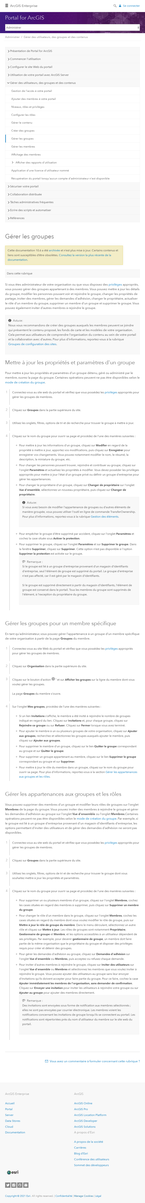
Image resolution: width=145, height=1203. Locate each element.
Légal (98, 1195)
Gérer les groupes (22, 138)
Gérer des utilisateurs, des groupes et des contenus (56, 37)
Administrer (12, 37)
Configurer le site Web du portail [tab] (31, 67)
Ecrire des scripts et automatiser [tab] (30, 210)
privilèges (115, 284)
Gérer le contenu (21, 122)
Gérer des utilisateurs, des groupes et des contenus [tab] (43, 83)
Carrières (80, 1147)
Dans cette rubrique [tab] (19, 273)
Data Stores (12, 1121)
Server (9, 1115)
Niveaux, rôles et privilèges (27, 106)
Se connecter (131, 5)
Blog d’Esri (81, 1153)
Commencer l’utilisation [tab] (25, 59)
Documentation (15, 1132)
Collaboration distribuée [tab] (26, 194)
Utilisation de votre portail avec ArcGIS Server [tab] (39, 75)
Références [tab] (17, 218)
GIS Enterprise (23, 6)
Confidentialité (63, 1195)
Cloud (9, 1126)
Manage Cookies (83, 1195)
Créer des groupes (22, 130)
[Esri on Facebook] (13, 1185)
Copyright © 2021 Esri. (18, 1195)
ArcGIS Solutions (84, 1126)
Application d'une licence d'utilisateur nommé (40, 170)
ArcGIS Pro (81, 1109)
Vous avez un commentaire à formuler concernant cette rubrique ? (95, 1061)
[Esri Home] (12, 1172)
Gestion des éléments (104, 516)
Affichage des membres (26, 154)
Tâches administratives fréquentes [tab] (31, 202)
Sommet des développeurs (91, 1165)
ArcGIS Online (83, 1103)
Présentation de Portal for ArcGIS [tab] (31, 51)
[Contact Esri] (25, 1185)
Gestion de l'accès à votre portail (31, 91)
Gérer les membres (23, 146)
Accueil (9, 1103)
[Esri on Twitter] (7, 1185)
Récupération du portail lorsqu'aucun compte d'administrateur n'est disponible (60, 178)
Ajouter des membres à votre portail (33, 99)
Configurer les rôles (23, 114)
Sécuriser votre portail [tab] (24, 186)
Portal (9, 1109)
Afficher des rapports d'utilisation (36, 162)
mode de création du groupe (25, 382)
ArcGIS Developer (85, 1121)
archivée (54, 250)
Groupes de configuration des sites (32, 344)
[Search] (115, 5)
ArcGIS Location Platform (90, 1115)
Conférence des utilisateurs (91, 1159)
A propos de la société (88, 1141)
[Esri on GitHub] (19, 1185)
